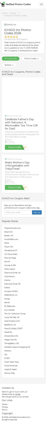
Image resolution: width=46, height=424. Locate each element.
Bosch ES (8, 232)
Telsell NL (8, 332)
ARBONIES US (10, 295)
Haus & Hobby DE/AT (13, 328)
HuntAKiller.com (11, 239)
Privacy (5, 407)
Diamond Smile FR (12, 284)
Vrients (7, 280)
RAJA (6, 243)
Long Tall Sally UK (11, 317)
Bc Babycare (9, 306)
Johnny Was (9, 373)
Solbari (7, 288)
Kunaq (7, 299)
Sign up (37, 212)
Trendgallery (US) (11, 343)
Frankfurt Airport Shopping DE (17, 347)
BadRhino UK (10, 325)
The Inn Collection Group (15, 314)
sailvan (7, 302)
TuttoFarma (9, 276)
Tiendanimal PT (10, 250)
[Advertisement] (23, 96)
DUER (7, 358)
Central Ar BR (10, 265)
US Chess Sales (10, 254)
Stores (13, 13)
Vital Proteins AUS (12, 321)
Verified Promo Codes (18, 4)
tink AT (7, 261)
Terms (4, 410)
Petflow (7, 351)
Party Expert (9, 269)
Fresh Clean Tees (11, 362)
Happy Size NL (10, 340)
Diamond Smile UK (12, 273)
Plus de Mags (10, 258)
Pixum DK (8, 247)
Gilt (5, 354)
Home (4, 13)
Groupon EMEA (11, 291)
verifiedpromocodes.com (19, 417)
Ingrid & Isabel (10, 369)
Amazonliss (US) (11, 336)
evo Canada (9, 310)
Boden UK (8, 235)
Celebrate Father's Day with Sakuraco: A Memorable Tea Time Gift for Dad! (21, 124)
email (17, 394)
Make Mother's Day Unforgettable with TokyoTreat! (17, 165)
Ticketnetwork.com (12, 228)
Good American (11, 366)
